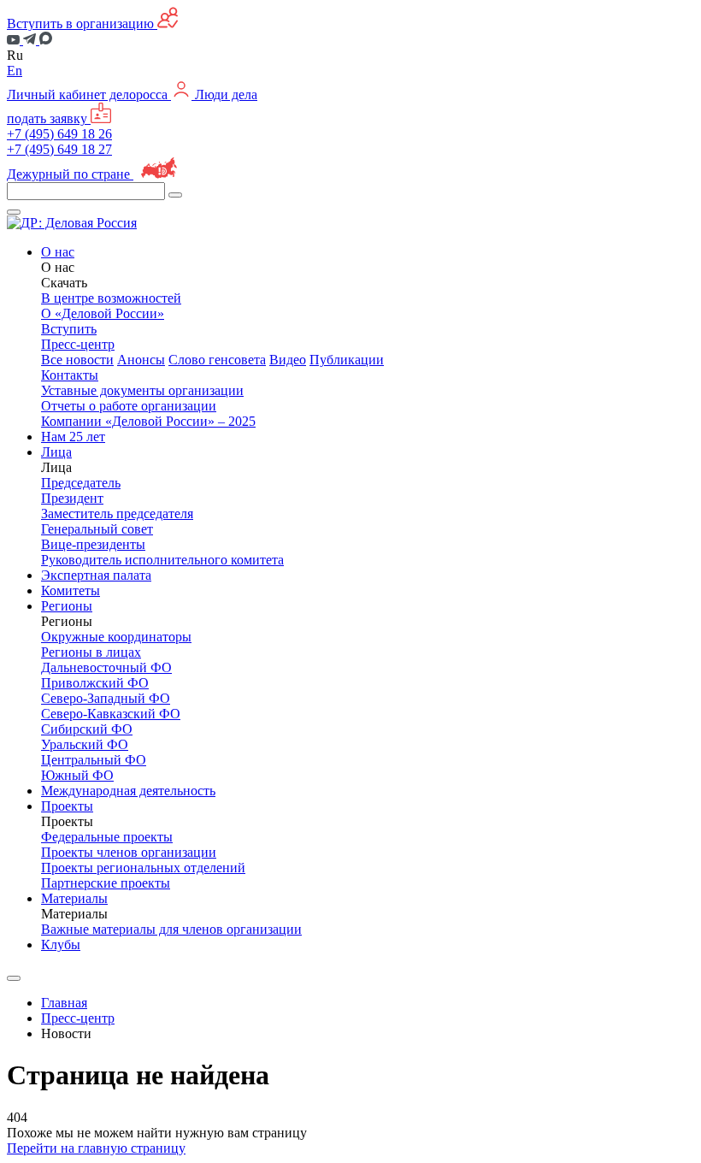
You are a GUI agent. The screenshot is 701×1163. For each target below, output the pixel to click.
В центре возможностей (111, 298)
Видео (287, 359)
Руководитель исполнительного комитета (162, 559)
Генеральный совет (97, 529)
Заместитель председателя (117, 513)
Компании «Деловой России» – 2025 (148, 421)
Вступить (69, 329)
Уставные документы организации (142, 390)
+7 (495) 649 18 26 (59, 134)
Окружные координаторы (116, 636)
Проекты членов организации (128, 852)
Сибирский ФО (87, 729)
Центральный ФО (93, 760)
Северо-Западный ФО (105, 698)
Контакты (69, 375)
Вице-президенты (93, 544)
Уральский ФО (84, 744)
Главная (64, 1002)
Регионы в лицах (91, 652)
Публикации (346, 359)
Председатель (81, 482)
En (14, 70)
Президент (72, 498)
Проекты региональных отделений (143, 867)
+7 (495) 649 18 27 (59, 149)
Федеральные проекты (107, 836)
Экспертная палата (96, 575)
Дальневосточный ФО (106, 667)
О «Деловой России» (102, 313)
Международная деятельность (128, 790)
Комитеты (70, 590)
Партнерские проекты (105, 883)
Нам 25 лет (73, 436)
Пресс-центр (78, 1018)
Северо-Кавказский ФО (110, 713)
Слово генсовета (217, 359)
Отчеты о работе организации (128, 405)
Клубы (60, 944)
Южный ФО (77, 775)
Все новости (77, 359)
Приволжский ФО (95, 683)
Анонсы (141, 359)
